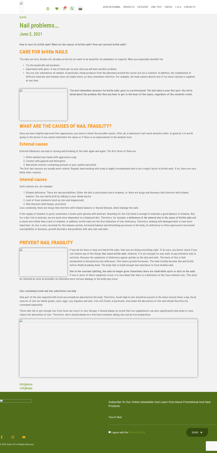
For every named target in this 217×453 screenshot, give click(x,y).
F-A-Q (178, 7)
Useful (169, 7)
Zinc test (156, 7)
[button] (72, 8)
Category (142, 7)
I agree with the (128, 432)
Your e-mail (115, 417)
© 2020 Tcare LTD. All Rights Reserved (17, 444)
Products (128, 7)
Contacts (189, 7)
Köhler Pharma (111, 7)
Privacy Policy (137, 432)
